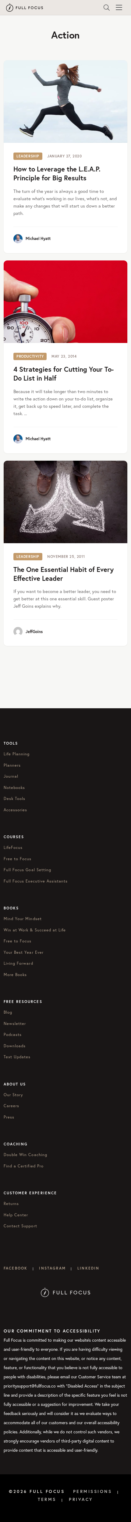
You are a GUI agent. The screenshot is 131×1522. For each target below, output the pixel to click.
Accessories (15, 810)
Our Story (13, 1094)
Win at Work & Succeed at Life (35, 930)
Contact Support (20, 1226)
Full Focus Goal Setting (27, 869)
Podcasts (13, 1034)
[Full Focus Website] (65, 1292)
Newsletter (15, 1023)
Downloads (15, 1045)
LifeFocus (13, 847)
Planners (12, 765)
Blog (8, 1012)
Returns (11, 1203)
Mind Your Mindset (23, 918)
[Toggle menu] (119, 8)
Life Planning (17, 754)
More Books (15, 974)
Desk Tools (14, 798)
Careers (11, 1105)
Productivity (30, 356)
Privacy (81, 1499)
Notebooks (14, 787)
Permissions (92, 1491)
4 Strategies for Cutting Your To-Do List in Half (63, 373)
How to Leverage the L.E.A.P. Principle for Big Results (57, 173)
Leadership (27, 156)
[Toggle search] (107, 8)
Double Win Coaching (25, 1154)
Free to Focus (18, 858)
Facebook (15, 1268)
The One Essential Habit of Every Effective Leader (63, 574)
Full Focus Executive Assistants (36, 881)
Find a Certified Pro (24, 1166)
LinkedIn (88, 1268)
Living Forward (18, 963)
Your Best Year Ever (24, 952)
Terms (47, 1499)
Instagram (52, 1268)
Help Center (16, 1215)
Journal (11, 776)
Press (9, 1117)
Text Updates (17, 1057)
